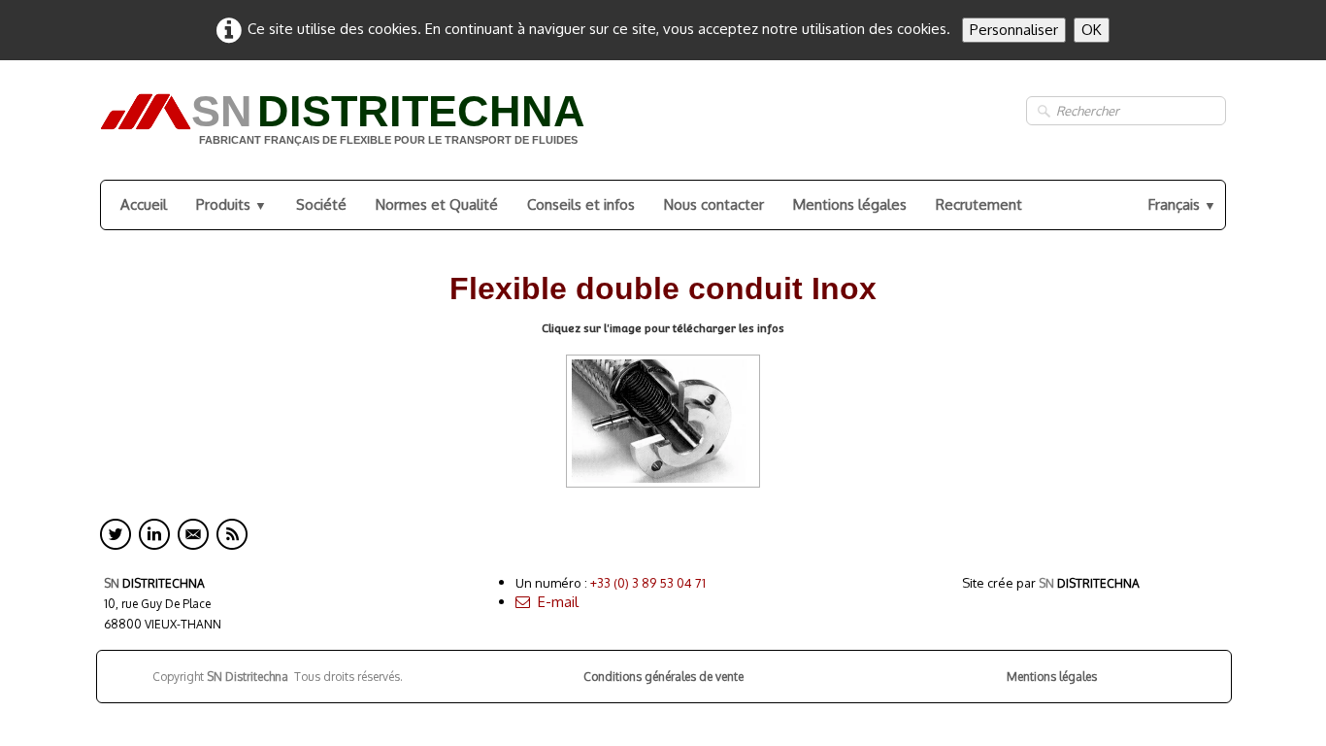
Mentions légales (850, 204)
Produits (231, 204)
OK (1091, 29)
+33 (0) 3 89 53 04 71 (648, 583)
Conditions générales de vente (663, 676)
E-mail (558, 602)
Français (1182, 204)
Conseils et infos (581, 204)
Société (321, 204)
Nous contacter (714, 204)
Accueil (143, 204)
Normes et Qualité (437, 204)
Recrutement (979, 204)
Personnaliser (1014, 29)
